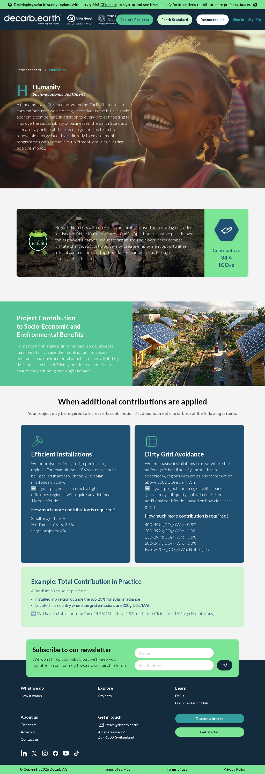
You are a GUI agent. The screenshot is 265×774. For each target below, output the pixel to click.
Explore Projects (134, 19)
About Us (197, 44)
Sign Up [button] (254, 19)
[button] (132, 4)
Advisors (28, 732)
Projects (105, 696)
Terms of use (177, 769)
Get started (209, 732)
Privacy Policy (235, 769)
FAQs (194, 33)
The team (28, 725)
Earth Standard (174, 19)
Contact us (30, 739)
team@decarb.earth (122, 725)
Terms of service (117, 769)
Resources (209, 19)
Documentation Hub (206, 55)
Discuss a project (210, 718)
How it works (31, 696)
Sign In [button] (238, 19)
